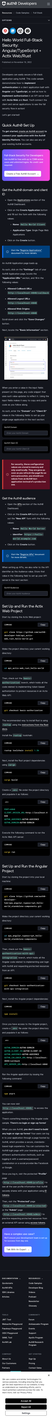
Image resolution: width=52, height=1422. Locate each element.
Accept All (26, 1401)
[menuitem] (12, 1283)
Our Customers (9, 1363)
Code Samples (35, 1283)
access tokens (37, 1222)
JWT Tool (6, 1319)
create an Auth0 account (31, 131)
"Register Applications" (31, 250)
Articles (5, 1297)
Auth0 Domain (10, 427)
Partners (6, 1368)
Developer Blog (36, 1288)
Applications (23, 200)
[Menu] (48, 3)
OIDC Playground (10, 1333)
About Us (6, 1359)
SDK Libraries (8, 1292)
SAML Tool (7, 1337)
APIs (19, 504)
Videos (32, 1292)
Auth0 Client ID (11, 443)
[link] (10, 1278)
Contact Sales (35, 1368)
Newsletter (34, 1301)
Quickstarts (7, 1283)
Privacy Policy (26, 1392)
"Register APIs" (27, 554)
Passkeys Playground (12, 1328)
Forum (31, 1319)
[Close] (49, 1375)
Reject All (26, 1407)
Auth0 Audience (11, 588)
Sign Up (32, 1359)
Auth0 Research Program (36, 1343)
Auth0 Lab (7, 1342)
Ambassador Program (39, 1324)
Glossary (33, 1306)
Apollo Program (36, 1337)
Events (32, 1328)
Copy (43, 625)
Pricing (32, 1363)
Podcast (32, 1297)
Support (32, 1333)
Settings (26, 1413)
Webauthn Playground (12, 1324)
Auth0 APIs (7, 1288)
